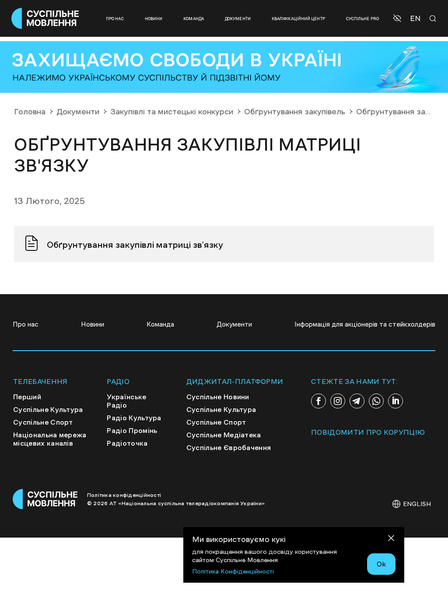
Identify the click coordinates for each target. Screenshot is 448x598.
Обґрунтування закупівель (294, 112)
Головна (30, 112)
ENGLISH (417, 504)
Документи (238, 19)
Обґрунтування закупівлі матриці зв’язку (135, 244)
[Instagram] (337, 401)
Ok (381, 563)
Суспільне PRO (362, 19)
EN (415, 18)
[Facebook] (318, 401)
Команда (193, 19)
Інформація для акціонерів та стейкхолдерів (364, 324)
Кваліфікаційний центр (298, 19)
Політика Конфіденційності (233, 571)
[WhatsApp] (376, 401)
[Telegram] (357, 401)
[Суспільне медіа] (45, 499)
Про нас (115, 19)
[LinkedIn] (395, 401)
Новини (154, 19)
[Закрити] (391, 539)
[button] (398, 18)
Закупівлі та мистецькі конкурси (171, 112)
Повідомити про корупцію (368, 432)
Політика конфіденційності (124, 495)
